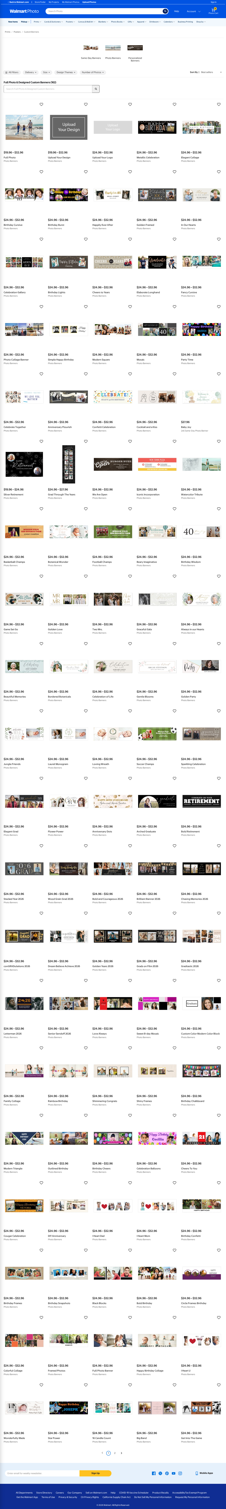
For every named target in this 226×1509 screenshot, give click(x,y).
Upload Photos (89, 2)
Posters (69, 22)
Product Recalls (160, 1492)
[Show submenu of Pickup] (29, 21)
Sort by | (194, 72)
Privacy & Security (68, 1497)
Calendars (168, 22)
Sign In (213, 2)
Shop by (200, 22)
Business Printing (185, 22)
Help (176, 11)
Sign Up (95, 1473)
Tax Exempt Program (196, 1492)
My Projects (54, 2)
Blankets (102, 22)
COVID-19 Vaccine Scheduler (134, 1492)
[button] (24, 104)
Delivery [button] (29, 72)
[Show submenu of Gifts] (133, 21)
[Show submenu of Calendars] (174, 21)
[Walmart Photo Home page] (24, 11)
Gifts (130, 22)
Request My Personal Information (192, 1497)
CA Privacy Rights (90, 1497)
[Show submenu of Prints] (40, 21)
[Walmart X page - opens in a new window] (160, 1473)
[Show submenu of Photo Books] (124, 21)
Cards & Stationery (52, 22)
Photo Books (117, 22)
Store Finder (40, 2)
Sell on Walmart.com (96, 1492)
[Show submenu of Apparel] (146, 21)
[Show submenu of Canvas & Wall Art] (94, 21)
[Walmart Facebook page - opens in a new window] (154, 1473)
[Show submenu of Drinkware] (160, 21)
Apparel (140, 22)
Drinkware (154, 22)
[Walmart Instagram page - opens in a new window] (180, 1473)
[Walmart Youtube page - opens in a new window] (173, 1473)
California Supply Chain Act (117, 1497)
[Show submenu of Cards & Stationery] (62, 21)
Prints (36, 22)
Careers (60, 1492)
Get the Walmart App (27, 1497)
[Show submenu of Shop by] (205, 21)
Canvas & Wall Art (85, 22)
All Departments (24, 1492)
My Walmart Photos (70, 2)
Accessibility (178, 1492)
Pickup (24, 22)
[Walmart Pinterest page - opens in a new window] (167, 1473)
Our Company (74, 1492)
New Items (13, 22)
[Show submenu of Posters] (74, 21)
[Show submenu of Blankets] (107, 21)
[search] (96, 89)
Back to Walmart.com (19, 2)
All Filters (13, 72)
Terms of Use (48, 1497)
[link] (91, 51)
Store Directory (44, 1492)
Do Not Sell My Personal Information (153, 1497)
